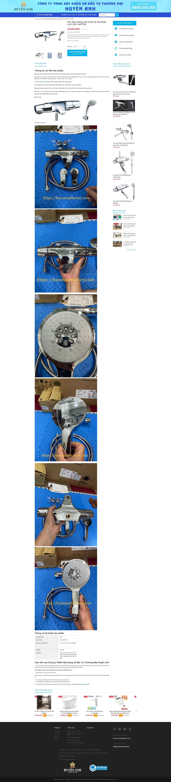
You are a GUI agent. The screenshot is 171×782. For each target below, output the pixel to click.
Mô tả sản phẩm (40, 63)
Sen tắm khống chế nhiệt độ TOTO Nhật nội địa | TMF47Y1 (124, 113)
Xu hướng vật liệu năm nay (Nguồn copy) (129, 243)
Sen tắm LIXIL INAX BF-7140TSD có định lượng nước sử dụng (124, 93)
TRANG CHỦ (65, 15)
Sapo (116, 779)
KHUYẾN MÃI (82, 15)
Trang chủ (37, 19)
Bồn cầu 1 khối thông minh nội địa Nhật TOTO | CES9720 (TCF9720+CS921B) (98, 713)
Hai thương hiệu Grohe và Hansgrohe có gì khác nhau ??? (129, 216)
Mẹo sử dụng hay (119, 210)
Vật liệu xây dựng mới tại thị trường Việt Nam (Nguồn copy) (129, 235)
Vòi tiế (36, 81)
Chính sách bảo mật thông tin (75, 742)
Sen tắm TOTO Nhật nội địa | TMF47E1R (122, 176)
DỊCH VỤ (74, 15)
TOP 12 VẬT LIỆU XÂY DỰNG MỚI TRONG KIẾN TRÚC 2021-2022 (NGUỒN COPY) (129, 225)
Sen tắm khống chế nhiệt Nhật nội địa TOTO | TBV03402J (123, 144)
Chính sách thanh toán (73, 731)
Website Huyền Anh (83, 684)
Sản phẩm (57, 733)
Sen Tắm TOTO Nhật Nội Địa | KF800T (122, 202)
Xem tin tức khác (131, 249)
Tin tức (56, 738)
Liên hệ (56, 736)
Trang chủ (57, 731)
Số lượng (69, 46)
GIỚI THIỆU (92, 15)
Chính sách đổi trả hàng (74, 737)
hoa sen (41, 91)
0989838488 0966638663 (121, 746)
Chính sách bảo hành (73, 740)
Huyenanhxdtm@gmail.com (121, 738)
